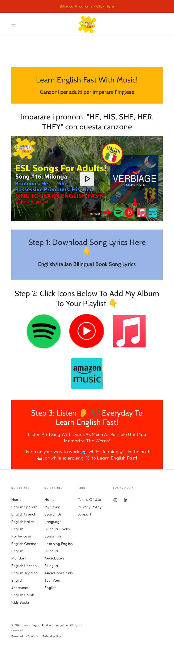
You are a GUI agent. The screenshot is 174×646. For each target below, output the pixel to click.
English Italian (23, 521)
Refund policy (51, 636)
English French (23, 514)
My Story (52, 507)
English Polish (22, 595)
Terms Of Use (89, 499)
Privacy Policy (90, 507)
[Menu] (14, 25)
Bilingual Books (57, 529)
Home (16, 499)
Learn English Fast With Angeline (45, 625)
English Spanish (24, 507)
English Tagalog (24, 573)
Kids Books (20, 602)
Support (85, 514)
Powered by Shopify (24, 636)
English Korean (24, 565)
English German (25, 543)
